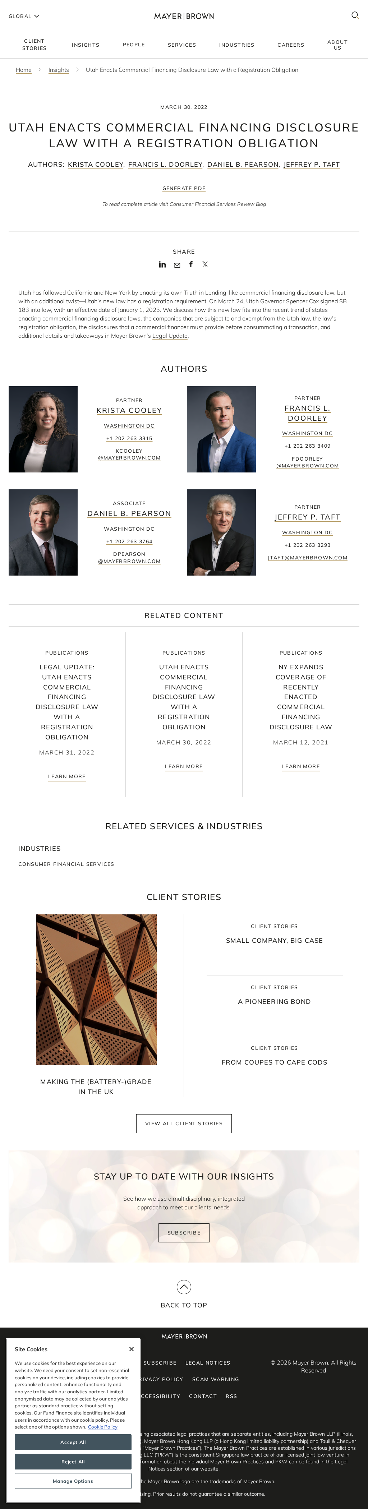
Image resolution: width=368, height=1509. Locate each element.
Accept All (73, 1442)
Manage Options (73, 1481)
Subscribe (184, 1232)
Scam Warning (215, 1379)
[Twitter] (205, 267)
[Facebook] (191, 266)
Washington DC (129, 426)
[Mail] (177, 265)
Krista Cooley (95, 164)
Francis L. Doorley (165, 164)
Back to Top (184, 1305)
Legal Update (170, 335)
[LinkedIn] (162, 266)
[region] (73, 1420)
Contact (203, 1396)
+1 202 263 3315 (129, 438)
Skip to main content (35, 6)
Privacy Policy (159, 1379)
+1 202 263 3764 (129, 541)
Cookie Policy (103, 1427)
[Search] (355, 15)
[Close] (131, 1349)
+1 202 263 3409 (308, 446)
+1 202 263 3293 (308, 545)
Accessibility (158, 1396)
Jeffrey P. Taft (312, 164)
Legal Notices (208, 1363)
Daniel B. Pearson (242, 164)
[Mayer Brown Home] (183, 15)
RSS (231, 1396)
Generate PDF (184, 188)
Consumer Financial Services (66, 864)
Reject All (73, 1461)
